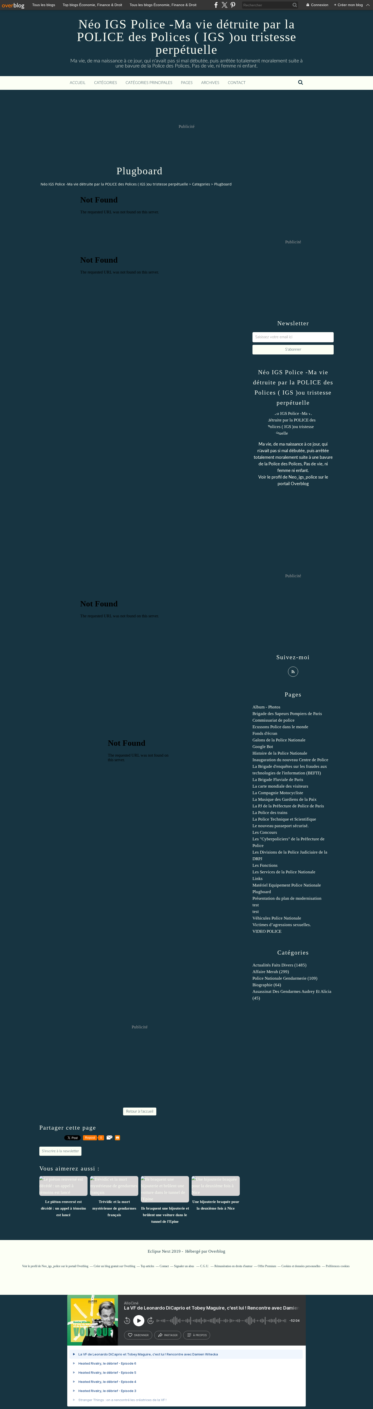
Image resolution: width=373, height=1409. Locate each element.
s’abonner (141, 1335)
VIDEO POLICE (266, 931)
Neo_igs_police (303, 477)
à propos (200, 1335)
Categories (201, 184)
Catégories (105, 83)
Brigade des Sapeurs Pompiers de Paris (287, 713)
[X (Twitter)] (224, 5)
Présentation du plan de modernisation (286, 898)
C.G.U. (204, 1266)
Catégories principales (149, 83)
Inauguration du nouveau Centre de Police (290, 759)
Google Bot (262, 746)
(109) (284, 978)
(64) (266, 984)
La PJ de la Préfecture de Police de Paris (288, 806)
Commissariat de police (273, 720)
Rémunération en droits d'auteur (233, 1266)
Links (257, 878)
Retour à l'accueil (139, 1111)
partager (171, 1335)
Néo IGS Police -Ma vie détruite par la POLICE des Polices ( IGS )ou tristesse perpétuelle (186, 37)
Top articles (147, 1266)
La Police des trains (269, 812)
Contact (237, 83)
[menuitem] (77, 83)
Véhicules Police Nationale (276, 918)
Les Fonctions (265, 865)
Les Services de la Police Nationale (283, 872)
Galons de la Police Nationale (279, 740)
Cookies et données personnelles (300, 1266)
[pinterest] (233, 5)
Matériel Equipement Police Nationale (286, 885)
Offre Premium (267, 1266)
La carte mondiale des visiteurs (280, 786)
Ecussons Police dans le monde (280, 726)
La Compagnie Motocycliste (277, 792)
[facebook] (216, 5)
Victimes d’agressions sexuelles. (281, 924)
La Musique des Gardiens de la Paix (284, 799)
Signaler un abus (184, 1266)
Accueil (78, 83)
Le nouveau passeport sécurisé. (280, 825)
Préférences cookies (338, 1266)
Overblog (216, 1251)
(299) (270, 971)
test (255, 905)
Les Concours (264, 832)
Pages (187, 83)
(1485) (279, 965)
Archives (210, 83)
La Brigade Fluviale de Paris (277, 779)
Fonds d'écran (264, 733)
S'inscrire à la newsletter (60, 1151)
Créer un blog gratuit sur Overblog (114, 1266)
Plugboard (261, 891)
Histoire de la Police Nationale (279, 753)
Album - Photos (266, 707)
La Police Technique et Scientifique (284, 819)
